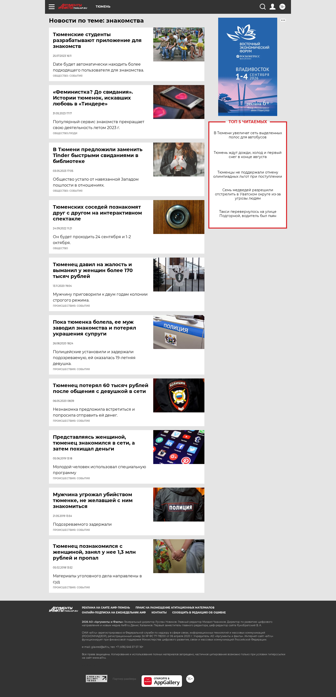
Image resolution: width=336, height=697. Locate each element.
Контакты (159, 612)
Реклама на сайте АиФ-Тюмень (106, 607)
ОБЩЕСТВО (60, 248)
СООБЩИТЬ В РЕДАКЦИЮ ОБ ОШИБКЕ (199, 612)
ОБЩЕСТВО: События (67, 76)
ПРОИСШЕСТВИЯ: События (71, 306)
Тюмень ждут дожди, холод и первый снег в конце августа (248, 155)
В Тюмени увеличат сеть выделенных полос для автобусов (248, 135)
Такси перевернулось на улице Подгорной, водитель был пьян (247, 214)
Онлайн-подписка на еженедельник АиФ (114, 612)
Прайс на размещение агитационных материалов (175, 607)
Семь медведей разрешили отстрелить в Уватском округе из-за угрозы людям (248, 194)
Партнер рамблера (124, 678)
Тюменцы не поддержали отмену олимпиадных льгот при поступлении (247, 174)
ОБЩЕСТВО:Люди (65, 133)
